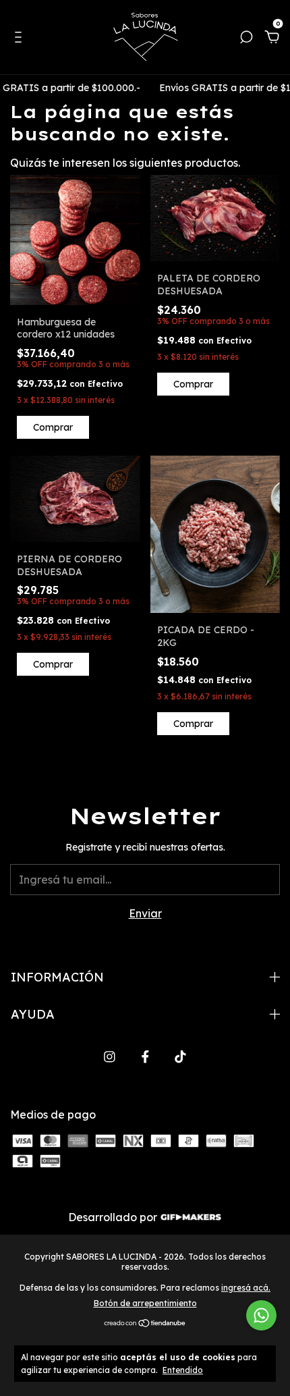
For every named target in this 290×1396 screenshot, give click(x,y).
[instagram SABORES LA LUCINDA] (109, 1056)
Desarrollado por (114, 1217)
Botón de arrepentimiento (145, 1303)
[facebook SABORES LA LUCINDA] (145, 1056)
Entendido (183, 1370)
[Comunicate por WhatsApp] (261, 1315)
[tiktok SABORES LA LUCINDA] (180, 1056)
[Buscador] (246, 37)
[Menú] (20, 37)
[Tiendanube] (145, 1324)
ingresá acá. (245, 1288)
